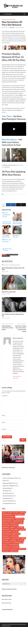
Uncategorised (6, 498)
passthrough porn (6, 538)
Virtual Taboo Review (13, 544)
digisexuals (12, 527)
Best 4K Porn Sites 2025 (9, 292)
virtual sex (5, 544)
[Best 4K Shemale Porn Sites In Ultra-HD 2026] (11, 265)
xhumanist (12, 27)
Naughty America (16, 533)
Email (4, 422)
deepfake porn (6, 527)
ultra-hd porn (5, 256)
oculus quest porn (14, 536)
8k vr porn (15, 512)
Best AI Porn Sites (6, 603)
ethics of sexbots (14, 529)
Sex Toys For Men (7, 493)
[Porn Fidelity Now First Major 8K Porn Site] (14, 305)
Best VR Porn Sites (6, 599)
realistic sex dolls (15, 538)
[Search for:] (14, 440)
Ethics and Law (6, 529)
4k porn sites (14, 254)
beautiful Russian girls (18, 520)
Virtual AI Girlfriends (8, 501)
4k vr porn (9, 512)
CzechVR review (6, 525)
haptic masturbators (7, 531)
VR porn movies (6, 549)
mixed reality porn (7, 533)
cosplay (21, 523)
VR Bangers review (7, 546)
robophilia (23, 538)
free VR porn (22, 529)
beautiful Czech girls (7, 520)
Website (4, 429)
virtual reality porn (7, 542)
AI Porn (5, 480)
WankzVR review (14, 551)
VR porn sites (5, 551)
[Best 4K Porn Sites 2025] (14, 282)
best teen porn (6, 523)
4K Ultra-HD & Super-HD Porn (8, 19)
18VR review (22, 512)
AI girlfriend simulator (7, 514)
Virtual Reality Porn (8, 503)
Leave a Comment (19, 27)
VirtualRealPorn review (17, 542)
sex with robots (13, 540)
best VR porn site (14, 523)
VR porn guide (15, 546)
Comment (5, 395)
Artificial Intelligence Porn (8, 518)
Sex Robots (5, 490)
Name (4, 415)
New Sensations (9, 139)
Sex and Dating (6, 488)
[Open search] (24, 14)
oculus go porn (6, 536)
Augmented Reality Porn (9, 483)
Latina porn (15, 531)
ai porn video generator (19, 514)
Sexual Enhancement (8, 495)
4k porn (9, 254)
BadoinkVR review (20, 518)
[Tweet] (21, 204)
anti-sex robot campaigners (8, 516)
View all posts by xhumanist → (17, 377)
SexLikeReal (5, 540)
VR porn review (22, 549)
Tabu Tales (7, 116)
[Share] (11, 204)
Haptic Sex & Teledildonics (9, 485)
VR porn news (14, 549)
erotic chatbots (20, 527)
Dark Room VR (14, 525)
